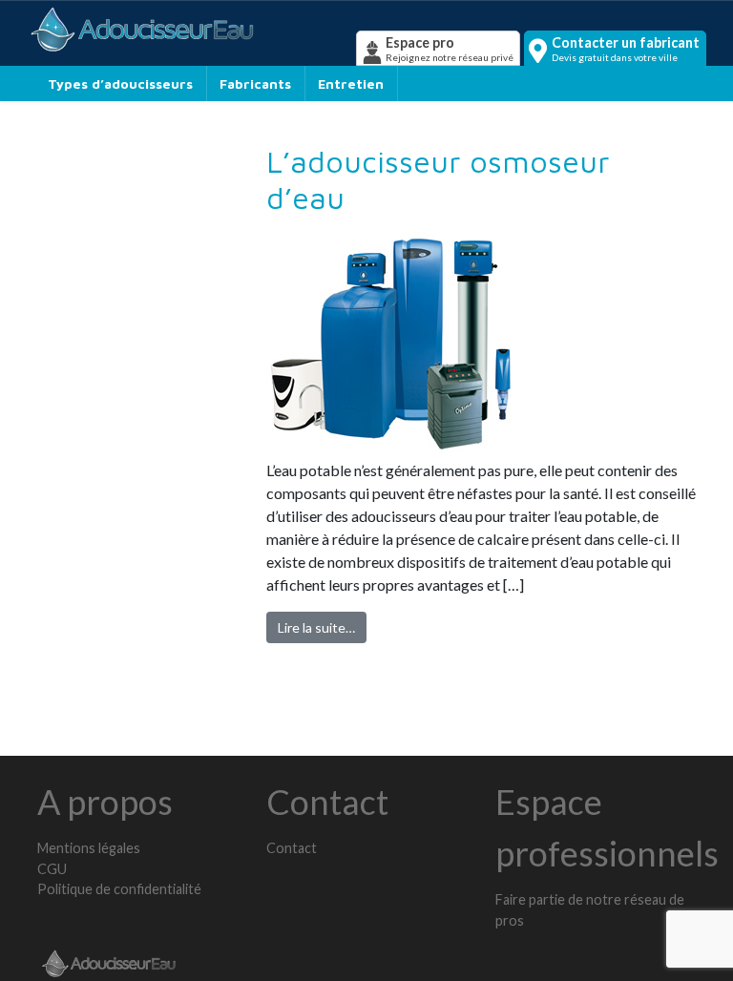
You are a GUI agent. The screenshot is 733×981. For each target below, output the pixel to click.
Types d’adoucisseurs (120, 83)
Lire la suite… (316, 627)
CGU (52, 869)
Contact (291, 848)
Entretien (351, 83)
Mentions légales (88, 848)
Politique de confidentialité (119, 889)
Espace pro (449, 48)
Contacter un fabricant (626, 48)
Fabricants (255, 83)
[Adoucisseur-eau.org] (189, 29)
